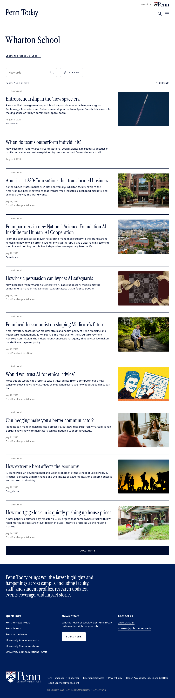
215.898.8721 (126, 622)
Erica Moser (12, 123)
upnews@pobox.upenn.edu (134, 628)
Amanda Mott (12, 257)
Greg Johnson (13, 491)
